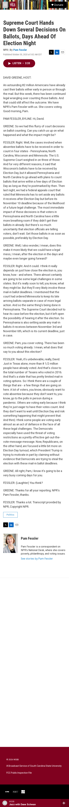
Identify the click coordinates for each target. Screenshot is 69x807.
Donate (58, 4)
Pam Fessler (20, 49)
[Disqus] (34, 621)
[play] (5, 803)
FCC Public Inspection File (19, 773)
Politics (10, 514)
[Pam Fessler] (10, 543)
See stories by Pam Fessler (37, 558)
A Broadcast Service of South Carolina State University (34, 766)
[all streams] (64, 803)
